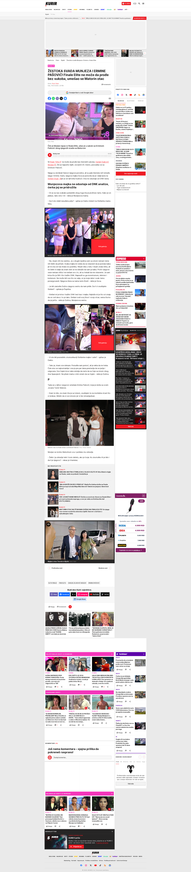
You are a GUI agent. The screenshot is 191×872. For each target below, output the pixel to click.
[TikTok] (135, 94)
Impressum (80, 860)
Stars (57, 60)
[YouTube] (131, 94)
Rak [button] (131, 761)
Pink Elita (62, 583)
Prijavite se (77, 846)
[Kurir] (51, 3)
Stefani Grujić (53, 179)
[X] (126, 94)
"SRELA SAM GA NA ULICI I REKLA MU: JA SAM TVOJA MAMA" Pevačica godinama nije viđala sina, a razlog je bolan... (62, 18)
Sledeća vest (102, 568)
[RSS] (139, 94)
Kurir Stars (55, 83)
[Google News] (143, 94)
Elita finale (53, 583)
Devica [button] (138, 761)
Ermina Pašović (94, 583)
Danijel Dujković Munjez (77, 583)
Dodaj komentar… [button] (60, 757)
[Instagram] (122, 94)
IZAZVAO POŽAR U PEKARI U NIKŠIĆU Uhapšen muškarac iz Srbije (118, 18)
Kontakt (73, 860)
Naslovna (51, 60)
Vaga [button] (143, 761)
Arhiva (101, 860)
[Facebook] (118, 94)
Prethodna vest (57, 568)
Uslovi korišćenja (122, 860)
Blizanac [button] (125, 761)
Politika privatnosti (109, 860)
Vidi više (131, 784)
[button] (106, 84)
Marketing (67, 860)
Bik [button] (121, 761)
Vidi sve (131, 426)
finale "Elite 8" (55, 162)
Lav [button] (134, 761)
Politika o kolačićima (91, 860)
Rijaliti (63, 60)
